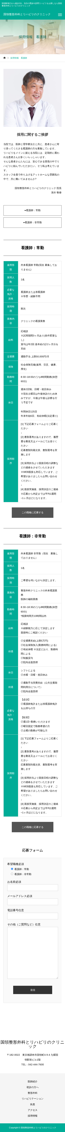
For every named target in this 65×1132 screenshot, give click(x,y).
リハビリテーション (33, 1098)
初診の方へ (33, 1087)
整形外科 (32, 1093)
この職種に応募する (33, 512)
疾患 (32, 1104)
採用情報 (32, 1115)
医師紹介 (32, 1081)
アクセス (32, 1110)
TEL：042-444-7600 (32, 1064)
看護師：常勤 (33, 210)
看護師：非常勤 (33, 222)
